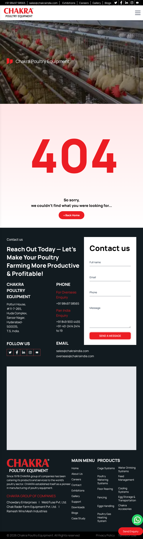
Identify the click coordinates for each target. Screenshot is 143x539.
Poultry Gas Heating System (104, 517)
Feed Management (126, 477)
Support (76, 501)
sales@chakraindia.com (43, 3)
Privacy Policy (105, 535)
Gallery (97, 3)
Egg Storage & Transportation (127, 498)
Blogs (108, 3)
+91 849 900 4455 (68, 322)
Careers (84, 3)
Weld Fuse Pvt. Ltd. (54, 502)
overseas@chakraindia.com (75, 356)
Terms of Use (127, 535)
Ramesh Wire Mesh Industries (27, 511)
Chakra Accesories (124, 507)
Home (75, 468)
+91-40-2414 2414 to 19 (68, 328)
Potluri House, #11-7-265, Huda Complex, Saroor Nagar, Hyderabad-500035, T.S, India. (17, 317)
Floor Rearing (105, 489)
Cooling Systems (123, 489)
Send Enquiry (130, 531)
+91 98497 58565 (15, 3)
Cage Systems (106, 468)
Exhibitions (68, 3)
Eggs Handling (105, 506)
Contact (77, 485)
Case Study (78, 518)
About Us (77, 473)
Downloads (78, 507)
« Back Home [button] (71, 215)
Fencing (102, 497)
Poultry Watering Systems (102, 479)
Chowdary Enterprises (22, 502)
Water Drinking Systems (127, 469)
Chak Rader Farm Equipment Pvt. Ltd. (32, 507)
